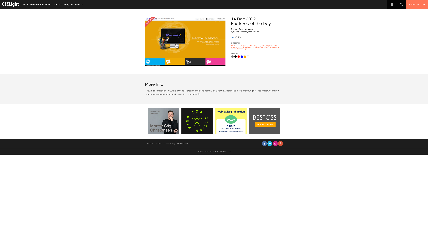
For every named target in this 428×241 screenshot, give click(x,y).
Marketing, (255, 47)
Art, (232, 45)
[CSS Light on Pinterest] (280, 143)
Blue (241, 56)
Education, (261, 45)
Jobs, (241, 47)
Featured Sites (37, 4)
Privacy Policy (182, 143)
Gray (232, 56)
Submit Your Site (417, 4)
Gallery (48, 4)
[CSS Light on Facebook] (264, 143)
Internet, (235, 47)
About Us (79, 4)
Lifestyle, (247, 47)
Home (25, 4)
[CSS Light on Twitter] (269, 143)
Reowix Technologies (242, 29)
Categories (68, 4)
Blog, (236, 45)
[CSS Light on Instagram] (275, 143)
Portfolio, (264, 47)
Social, (234, 49)
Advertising (170, 143)
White (248, 56)
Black (235, 56)
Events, (269, 45)
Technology (242, 49)
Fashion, (276, 45)
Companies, (252, 45)
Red (238, 56)
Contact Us (159, 143)
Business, (243, 45)
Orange (245, 56)
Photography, (273, 47)
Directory (57, 4)
